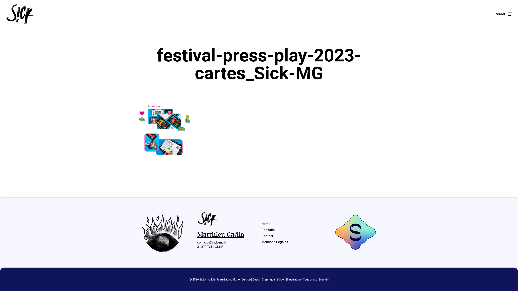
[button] (504, 14)
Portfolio (268, 230)
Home (265, 224)
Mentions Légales (274, 242)
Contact (267, 236)
